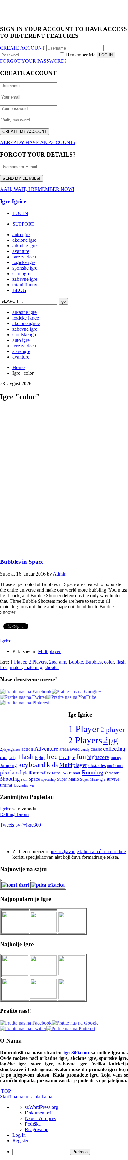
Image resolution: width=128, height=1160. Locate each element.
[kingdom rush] (15, 930)
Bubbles (93, 661)
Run (65, 773)
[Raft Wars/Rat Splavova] (43, 974)
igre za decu (24, 256)
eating (13, 758)
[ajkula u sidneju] (43, 996)
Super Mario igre (92, 779)
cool (3, 757)
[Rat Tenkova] (71, 997)
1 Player (18, 661)
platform (31, 772)
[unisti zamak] (43, 930)
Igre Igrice (13, 201)
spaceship (48, 779)
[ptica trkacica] (48, 885)
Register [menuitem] (20, 1140)
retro (56, 773)
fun (81, 756)
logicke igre (23, 262)
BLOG (19, 290)
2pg (53, 661)
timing (6, 785)
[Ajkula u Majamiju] (15, 974)
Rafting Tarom (14, 814)
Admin (59, 573)
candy (85, 749)
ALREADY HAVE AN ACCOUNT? (37, 142)
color (109, 661)
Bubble (76, 661)
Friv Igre (67, 757)
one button (115, 766)
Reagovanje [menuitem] (36, 1129)
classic (96, 749)
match (16, 667)
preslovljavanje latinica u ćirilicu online (87, 851)
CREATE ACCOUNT (22, 48)
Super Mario (68, 779)
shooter (52, 667)
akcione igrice (26, 323)
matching (33, 667)
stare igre (21, 273)
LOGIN (20, 213)
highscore (98, 757)
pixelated (10, 772)
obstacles (97, 765)
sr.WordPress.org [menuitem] (41, 1107)
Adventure (46, 749)
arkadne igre (24, 245)
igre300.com (76, 1052)
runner (74, 773)
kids (52, 765)
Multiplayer (49, 651)
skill (24, 779)
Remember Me (80, 54)
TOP (6, 1091)
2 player (112, 730)
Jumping (8, 765)
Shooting (10, 779)
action (27, 749)
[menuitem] (70, 1152)
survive (113, 779)
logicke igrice (25, 317)
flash (121, 661)
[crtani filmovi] (15, 885)
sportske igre (24, 268)
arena (64, 749)
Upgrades (21, 785)
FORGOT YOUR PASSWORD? (33, 61)
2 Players (38, 661)
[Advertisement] (64, 480)
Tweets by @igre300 (20, 824)
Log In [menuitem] (19, 1135)
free (3, 667)
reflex (45, 773)
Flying (40, 758)
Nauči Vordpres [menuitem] (40, 1118)
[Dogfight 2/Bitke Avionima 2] (71, 930)
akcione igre (24, 240)
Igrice (5, 640)
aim (62, 661)
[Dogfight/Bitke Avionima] (71, 973)
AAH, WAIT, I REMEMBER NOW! (37, 189)
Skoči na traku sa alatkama (26, 1096)
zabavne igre (24, 279)
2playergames (10, 749)
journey (115, 758)
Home (18, 367)
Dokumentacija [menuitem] (40, 1112)
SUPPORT (23, 224)
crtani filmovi (25, 284)
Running (92, 772)
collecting (114, 749)
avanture (20, 251)
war (32, 785)
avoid (75, 749)
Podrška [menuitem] (33, 1124)
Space (34, 779)
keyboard (31, 765)
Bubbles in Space (21, 561)
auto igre (21, 234)
